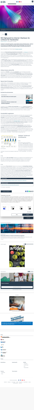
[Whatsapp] (29, 191)
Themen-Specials (14, 371)
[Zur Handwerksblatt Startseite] (3, 1)
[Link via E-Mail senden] (32, 191)
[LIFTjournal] (17, 347)
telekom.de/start (14, 180)
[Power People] (17, 339)
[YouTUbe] (19, 1)
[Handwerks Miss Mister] (17, 342)
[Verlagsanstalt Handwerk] (17, 352)
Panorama (2, 371)
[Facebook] (16, 1)
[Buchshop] (17, 349)
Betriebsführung (3, 362)
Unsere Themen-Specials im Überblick (17, 289)
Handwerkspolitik (14, 362)
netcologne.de (19, 180)
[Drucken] (30, 191)
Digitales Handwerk (18, 49)
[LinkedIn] (18, 1)
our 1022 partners (6, 196)
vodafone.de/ (24, 180)
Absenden (28, 217)
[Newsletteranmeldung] (17, 303)
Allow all (27, 214)
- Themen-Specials (7, 41)
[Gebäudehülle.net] (17, 337)
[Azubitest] (17, 344)
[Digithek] (17, 355)
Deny (17, 214)
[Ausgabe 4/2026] (17, 256)
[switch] (13, 208)
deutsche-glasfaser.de (8, 180)
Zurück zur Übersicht (6, 191)
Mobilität (24, 362)
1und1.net (3, 180)
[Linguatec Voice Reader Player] (6, 34)
